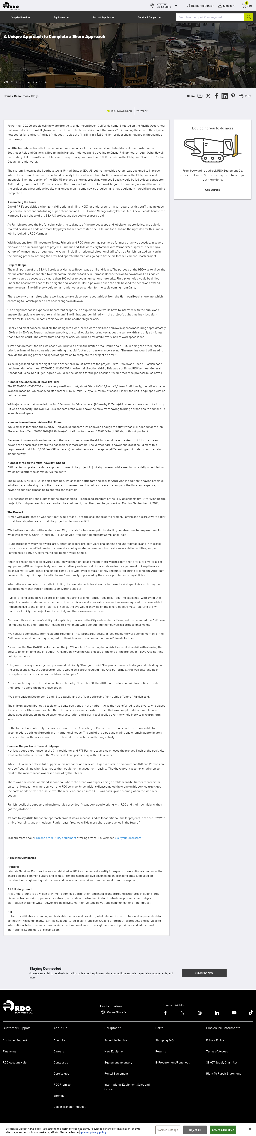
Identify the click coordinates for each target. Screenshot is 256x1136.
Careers (59, 1051)
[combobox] (214, 17)
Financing (9, 1051)
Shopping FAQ (164, 1040)
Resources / (22, 96)
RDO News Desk (121, 110)
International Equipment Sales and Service (127, 1087)
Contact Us (61, 1062)
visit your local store (128, 837)
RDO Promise (62, 1084)
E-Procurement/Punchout (172, 1062)
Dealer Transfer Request (70, 1106)
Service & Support (148, 17)
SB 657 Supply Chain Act (221, 1062)
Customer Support (15, 1040)
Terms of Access (217, 1051)
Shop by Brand (19, 17)
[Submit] (248, 17)
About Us (60, 1040)
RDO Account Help (15, 1062)
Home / (8, 96)
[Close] (250, 1129)
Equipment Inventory (118, 1062)
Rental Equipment (116, 1073)
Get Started (212, 189)
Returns (160, 1051)
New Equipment (115, 1051)
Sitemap (59, 1095)
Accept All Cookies (223, 1130)
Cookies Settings (167, 1130)
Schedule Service (115, 1040)
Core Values (61, 1073)
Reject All (195, 1130)
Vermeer (141, 110)
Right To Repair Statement (223, 1073)
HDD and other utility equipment (55, 837)
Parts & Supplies (102, 17)
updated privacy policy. (93, 1132)
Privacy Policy (215, 1040)
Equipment (60, 17)
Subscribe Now (204, 973)
